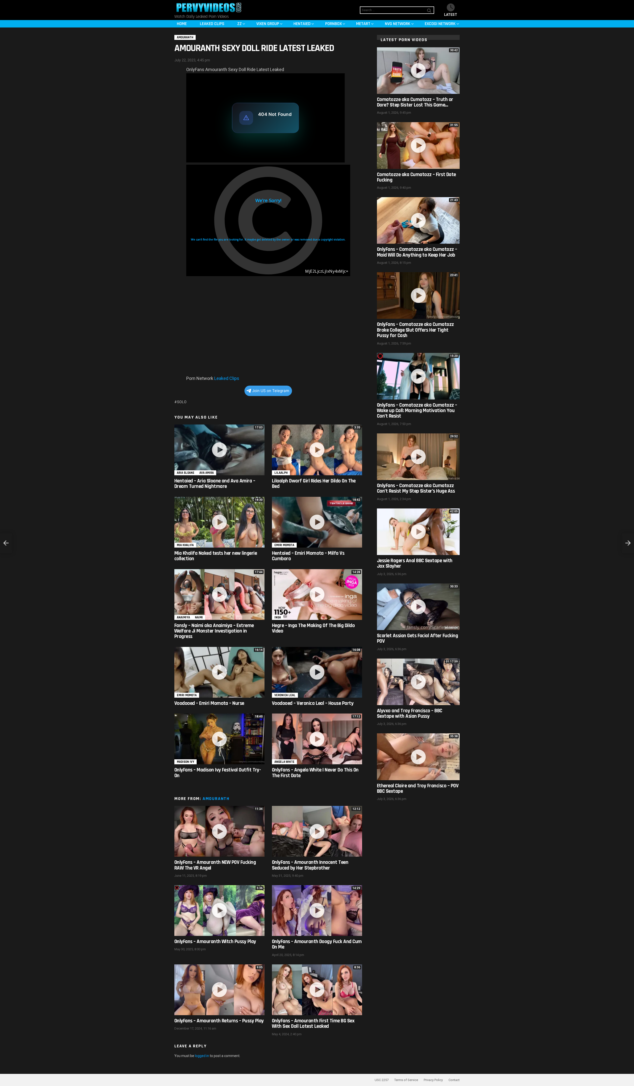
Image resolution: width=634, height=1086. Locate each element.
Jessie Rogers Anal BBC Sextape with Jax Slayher (414, 563)
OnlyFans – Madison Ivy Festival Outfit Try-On (217, 773)
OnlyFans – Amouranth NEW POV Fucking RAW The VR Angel (215, 865)
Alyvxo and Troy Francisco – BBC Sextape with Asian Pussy (409, 713)
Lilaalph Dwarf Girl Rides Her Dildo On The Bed (314, 483)
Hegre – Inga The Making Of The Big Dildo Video (313, 628)
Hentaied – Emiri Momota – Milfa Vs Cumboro (308, 556)
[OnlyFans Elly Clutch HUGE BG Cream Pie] (6, 543)
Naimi (199, 617)
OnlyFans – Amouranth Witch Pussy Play (215, 941)
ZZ (239, 23)
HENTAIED (302, 23)
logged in (202, 1056)
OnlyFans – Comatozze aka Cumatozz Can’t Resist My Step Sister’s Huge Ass (416, 488)
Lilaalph (281, 473)
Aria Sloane (185, 473)
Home (182, 23)
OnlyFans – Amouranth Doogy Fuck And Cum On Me (317, 944)
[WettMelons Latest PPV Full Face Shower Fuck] (628, 543)
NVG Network (397, 23)
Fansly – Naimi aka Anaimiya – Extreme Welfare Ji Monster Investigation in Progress (214, 631)
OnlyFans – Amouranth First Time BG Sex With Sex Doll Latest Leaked (313, 1023)
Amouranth (216, 798)
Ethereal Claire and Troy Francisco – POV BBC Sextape (417, 788)
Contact (454, 1080)
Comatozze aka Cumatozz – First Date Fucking (416, 177)
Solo (182, 402)
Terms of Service (406, 1080)
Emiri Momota (284, 545)
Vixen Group (267, 23)
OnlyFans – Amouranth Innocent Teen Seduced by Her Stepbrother (310, 865)
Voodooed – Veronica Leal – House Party (312, 703)
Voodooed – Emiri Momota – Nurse (209, 703)
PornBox (333, 23)
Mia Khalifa (185, 545)
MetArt (363, 23)
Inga (277, 617)
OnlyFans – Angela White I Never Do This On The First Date (315, 773)
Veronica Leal (284, 695)
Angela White (284, 762)
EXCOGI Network (440, 23)
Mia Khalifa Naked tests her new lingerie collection (215, 556)
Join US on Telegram (270, 390)
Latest (450, 15)
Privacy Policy (433, 1080)
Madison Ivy (185, 762)
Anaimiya (183, 617)
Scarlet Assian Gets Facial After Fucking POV (417, 638)
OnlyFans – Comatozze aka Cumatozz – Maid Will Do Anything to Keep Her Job (417, 252)
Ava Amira (206, 473)
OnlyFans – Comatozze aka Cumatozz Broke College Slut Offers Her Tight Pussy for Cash (415, 330)
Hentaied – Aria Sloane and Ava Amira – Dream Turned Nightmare (214, 483)
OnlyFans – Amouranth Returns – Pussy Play (219, 1020)
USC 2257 (382, 1080)
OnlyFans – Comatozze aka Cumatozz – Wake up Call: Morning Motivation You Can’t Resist (417, 411)
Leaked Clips (212, 23)
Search (429, 11)
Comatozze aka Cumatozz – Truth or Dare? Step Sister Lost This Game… (415, 102)
